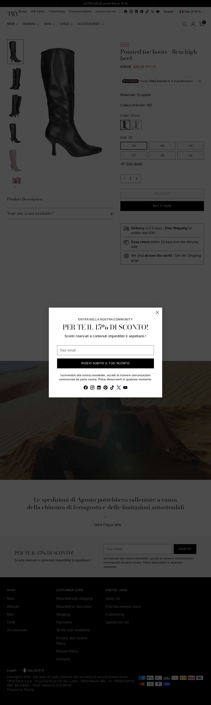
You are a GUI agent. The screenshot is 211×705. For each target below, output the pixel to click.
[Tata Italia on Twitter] (118, 388)
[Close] (157, 312)
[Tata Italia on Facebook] (85, 388)
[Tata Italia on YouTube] (125, 388)
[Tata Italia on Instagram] (92, 388)
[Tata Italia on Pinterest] (105, 388)
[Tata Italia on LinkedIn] (98, 388)
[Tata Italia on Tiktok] (112, 388)
